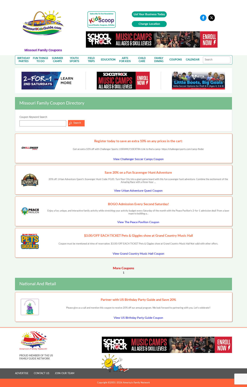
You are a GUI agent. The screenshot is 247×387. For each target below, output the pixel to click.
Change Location (149, 23)
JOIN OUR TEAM (64, 373)
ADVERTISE (21, 373)
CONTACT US (41, 373)
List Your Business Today (149, 14)
